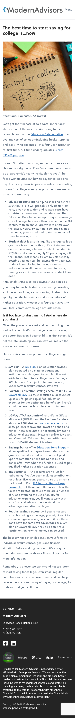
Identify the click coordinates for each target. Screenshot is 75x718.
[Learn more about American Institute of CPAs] (37, 657)
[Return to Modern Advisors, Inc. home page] (33, 9)
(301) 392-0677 (14, 629)
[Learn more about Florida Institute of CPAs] (49, 657)
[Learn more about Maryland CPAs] (22, 657)
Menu (68, 9)
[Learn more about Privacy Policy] (65, 657)
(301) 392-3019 (13, 632)
